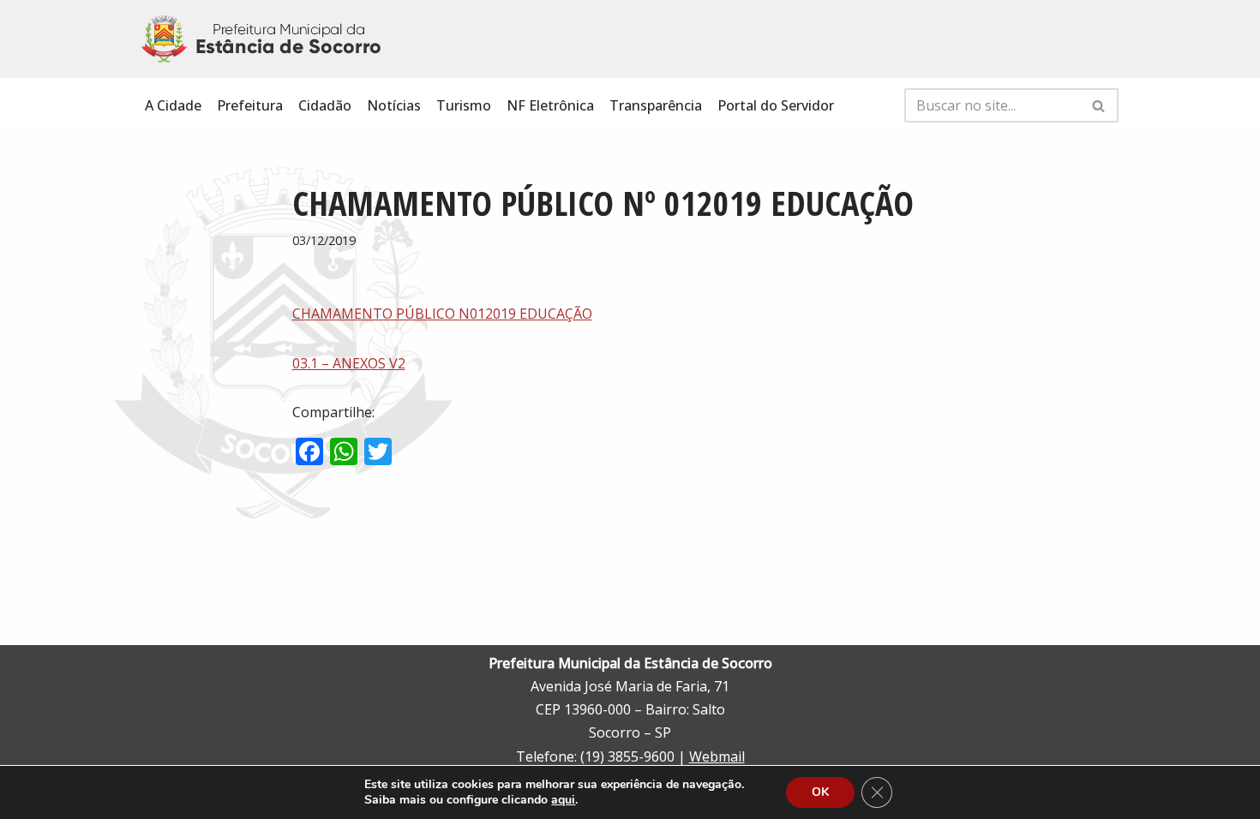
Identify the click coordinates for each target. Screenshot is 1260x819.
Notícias (394, 105)
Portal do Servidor (775, 105)
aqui (563, 800)
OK (820, 792)
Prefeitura (250, 105)
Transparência (655, 105)
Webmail (717, 756)
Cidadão (324, 105)
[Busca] (1099, 105)
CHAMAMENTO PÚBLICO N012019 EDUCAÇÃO (442, 313)
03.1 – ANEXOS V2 (348, 363)
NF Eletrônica (550, 105)
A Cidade (173, 105)
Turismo (463, 105)
